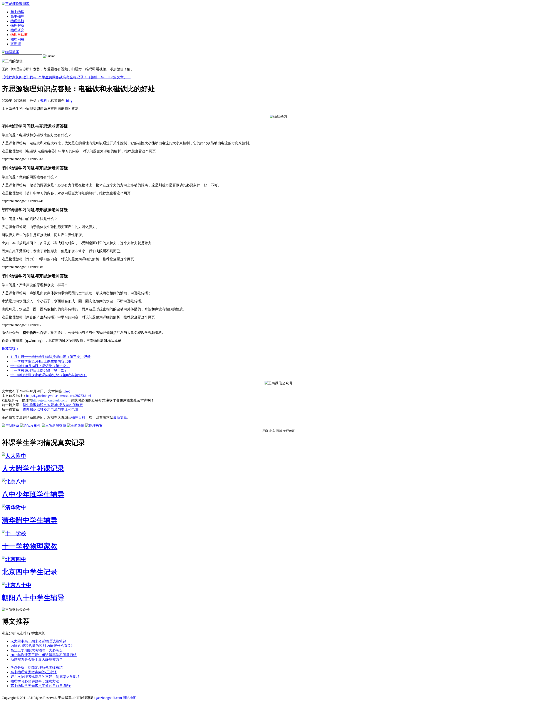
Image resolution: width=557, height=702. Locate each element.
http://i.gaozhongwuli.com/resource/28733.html (58, 396)
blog (69, 100)
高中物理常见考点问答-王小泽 (33, 672)
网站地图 (129, 698)
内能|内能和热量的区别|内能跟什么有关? (41, 646)
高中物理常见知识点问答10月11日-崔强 (40, 686)
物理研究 (17, 30)
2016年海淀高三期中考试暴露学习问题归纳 (43, 655)
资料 (43, 100)
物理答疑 (17, 21)
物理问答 (17, 39)
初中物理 (17, 12)
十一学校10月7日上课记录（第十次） (39, 370)
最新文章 (120, 417)
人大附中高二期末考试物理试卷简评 (38, 641)
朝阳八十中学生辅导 (33, 598)
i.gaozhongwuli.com (108, 698)
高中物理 (17, 16)
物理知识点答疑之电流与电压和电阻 (50, 409)
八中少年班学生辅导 (33, 494)
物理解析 (17, 25)
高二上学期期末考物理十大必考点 (36, 650)
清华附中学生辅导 (29, 520)
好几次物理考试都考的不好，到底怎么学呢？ (45, 676)
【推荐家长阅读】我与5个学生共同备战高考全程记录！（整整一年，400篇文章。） (66, 77)
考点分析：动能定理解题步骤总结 (36, 667)
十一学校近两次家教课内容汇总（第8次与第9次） (48, 375)
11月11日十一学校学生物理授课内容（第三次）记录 (50, 357)
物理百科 (78, 417)
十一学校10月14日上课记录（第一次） (40, 366)
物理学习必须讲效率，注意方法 (34, 681)
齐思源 (15, 44)
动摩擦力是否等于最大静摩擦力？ (36, 659)
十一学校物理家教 (29, 546)
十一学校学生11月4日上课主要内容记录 (40, 361)
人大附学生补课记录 (33, 468)
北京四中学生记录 (29, 572)
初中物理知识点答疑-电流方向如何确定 (53, 405)
